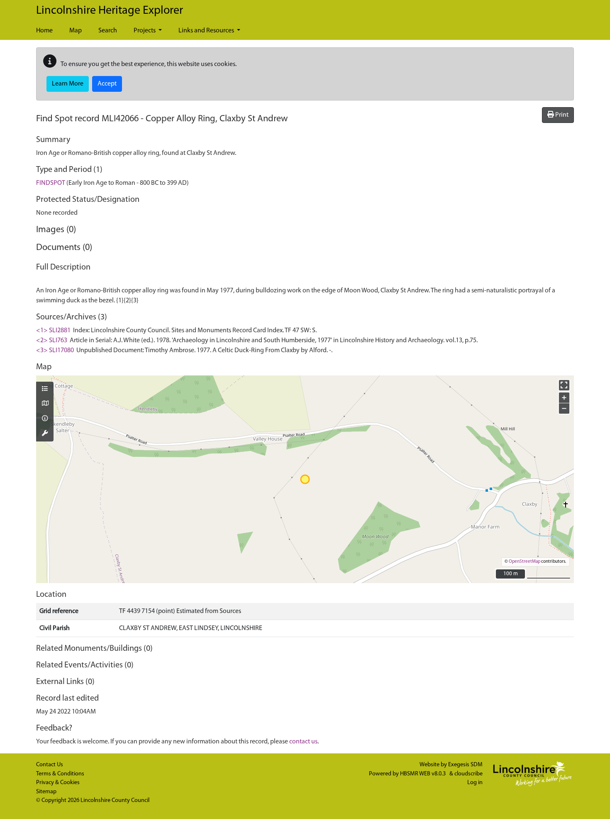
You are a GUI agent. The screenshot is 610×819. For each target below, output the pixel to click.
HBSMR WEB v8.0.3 (423, 774)
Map (75, 30)
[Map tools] (45, 434)
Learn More (67, 84)
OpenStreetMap (524, 561)
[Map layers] (45, 389)
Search (107, 30)
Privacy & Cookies (58, 783)
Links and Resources (206, 30)
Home (44, 30)
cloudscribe (468, 774)
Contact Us (49, 765)
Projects (145, 30)
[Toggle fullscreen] (564, 385)
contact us (303, 741)
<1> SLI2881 (53, 330)
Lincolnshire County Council (115, 800)
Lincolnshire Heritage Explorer (109, 11)
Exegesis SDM (465, 765)
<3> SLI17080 (55, 350)
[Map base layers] (45, 404)
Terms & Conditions (60, 774)
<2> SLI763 (51, 340)
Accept (107, 84)
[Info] (45, 419)
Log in (475, 783)
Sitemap (46, 792)
